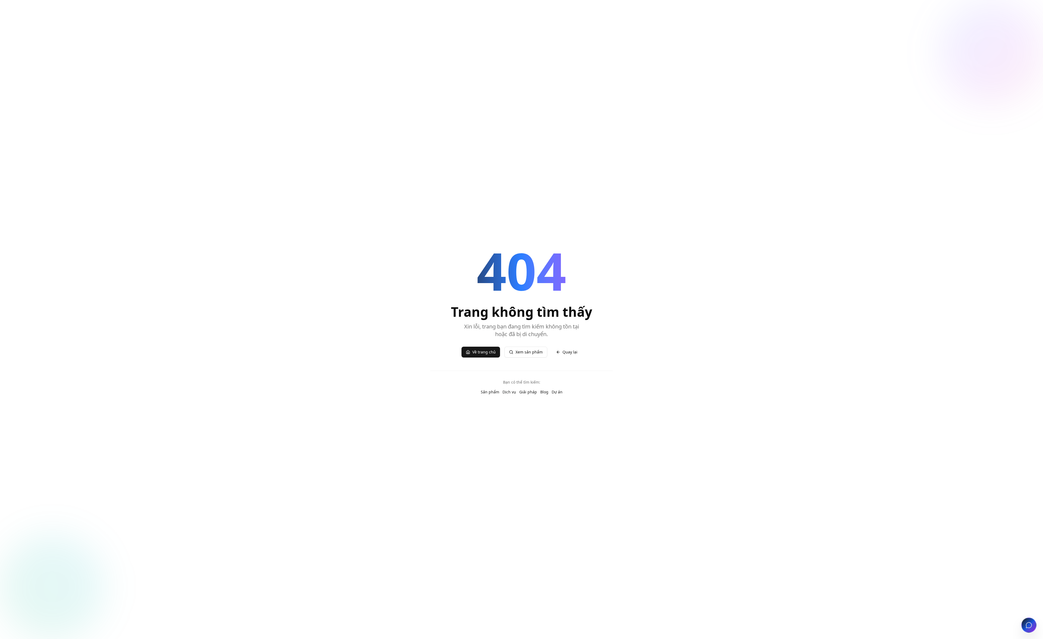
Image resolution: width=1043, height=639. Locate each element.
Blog (544, 391)
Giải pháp (528, 391)
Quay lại (570, 352)
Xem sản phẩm (529, 352)
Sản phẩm (490, 391)
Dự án (557, 391)
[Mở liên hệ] (1028, 625)
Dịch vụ (509, 391)
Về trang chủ (484, 352)
